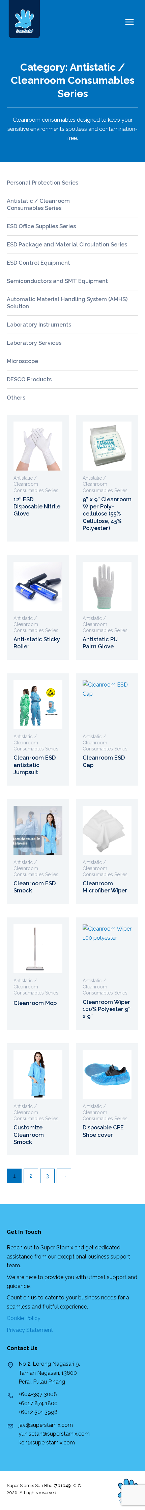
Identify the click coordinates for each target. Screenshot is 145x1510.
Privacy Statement (30, 1330)
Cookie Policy (23, 1318)
